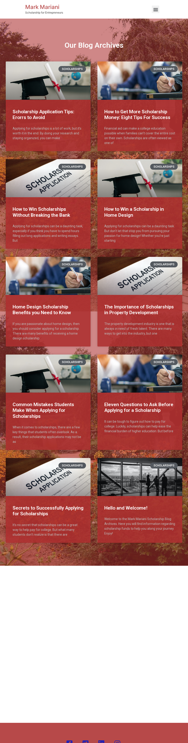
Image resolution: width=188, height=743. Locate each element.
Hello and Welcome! (125, 508)
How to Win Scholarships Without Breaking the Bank (41, 212)
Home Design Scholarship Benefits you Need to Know (42, 309)
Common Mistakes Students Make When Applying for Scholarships (43, 410)
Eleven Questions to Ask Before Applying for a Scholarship (138, 407)
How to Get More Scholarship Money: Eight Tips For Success (137, 114)
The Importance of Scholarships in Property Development (139, 309)
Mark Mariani (42, 7)
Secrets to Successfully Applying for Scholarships (48, 510)
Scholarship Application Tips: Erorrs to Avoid (43, 114)
